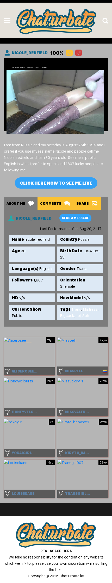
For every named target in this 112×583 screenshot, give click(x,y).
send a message (75, 218)
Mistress (90, 309)
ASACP (55, 551)
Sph (85, 315)
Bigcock (67, 315)
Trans (76, 309)
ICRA (68, 551)
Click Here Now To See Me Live (56, 183)
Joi (78, 315)
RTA (43, 551)
